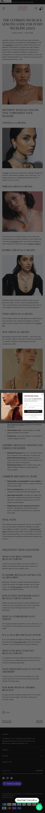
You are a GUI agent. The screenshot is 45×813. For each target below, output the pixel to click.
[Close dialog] (42, 394)
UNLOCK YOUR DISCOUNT (33, 411)
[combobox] (26, 407)
